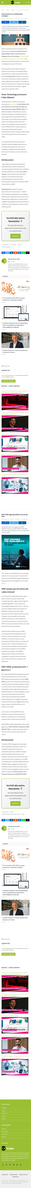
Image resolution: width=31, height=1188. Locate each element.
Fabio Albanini (5, 244)
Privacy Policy (5, 1134)
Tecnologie (4, 1107)
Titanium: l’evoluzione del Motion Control (11, 454)
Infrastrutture (4, 1113)
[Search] (28, 2)
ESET (12, 812)
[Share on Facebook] (5, 22)
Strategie (3, 1110)
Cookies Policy (5, 1131)
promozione (13, 104)
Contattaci (4, 1128)
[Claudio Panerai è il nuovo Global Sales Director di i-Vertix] (15, 340)
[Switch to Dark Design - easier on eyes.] (26, 2)
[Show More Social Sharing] (28, 22)
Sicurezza (4, 1116)
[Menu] (2, 2)
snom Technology (6, 247)
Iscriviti (15, 236)
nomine (19, 244)
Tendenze (4, 1118)
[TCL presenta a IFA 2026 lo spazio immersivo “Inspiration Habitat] (15, 288)
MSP (3, 583)
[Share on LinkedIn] (22, 22)
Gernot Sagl (13, 244)
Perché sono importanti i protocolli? (10, 434)
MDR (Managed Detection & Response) (11, 814)
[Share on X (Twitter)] (14, 22)
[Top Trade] (15, 2)
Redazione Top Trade (8, 18)
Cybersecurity (5, 812)
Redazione (4, 1136)
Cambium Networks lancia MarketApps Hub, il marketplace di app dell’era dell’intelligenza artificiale (15, 325)
